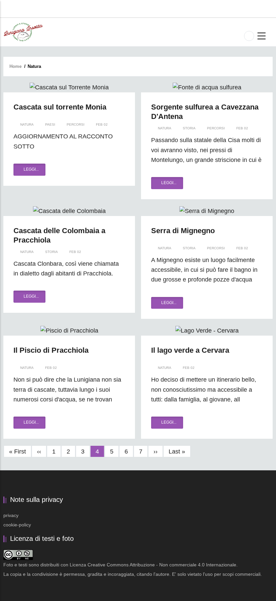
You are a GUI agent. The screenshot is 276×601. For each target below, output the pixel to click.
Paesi (50, 124)
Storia (189, 128)
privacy (11, 515)
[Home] (23, 31)
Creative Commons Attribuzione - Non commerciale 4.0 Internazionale (162, 564)
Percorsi (75, 124)
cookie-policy (17, 524)
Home (15, 66)
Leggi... (31, 169)
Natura (27, 124)
